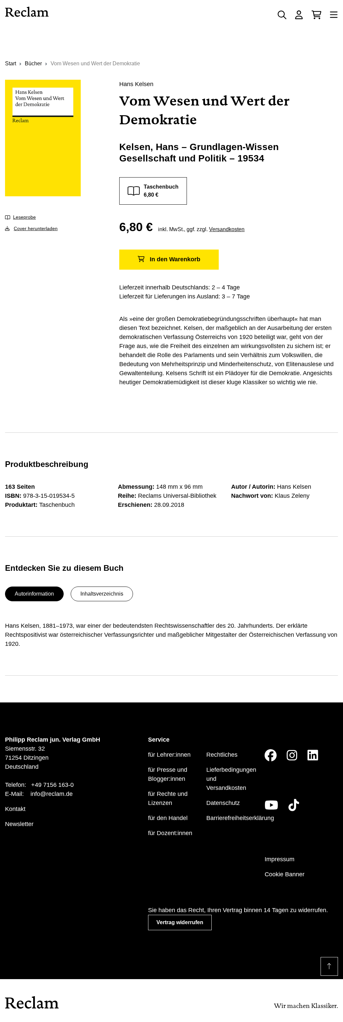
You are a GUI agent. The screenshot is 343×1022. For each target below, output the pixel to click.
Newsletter (19, 824)
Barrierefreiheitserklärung (240, 818)
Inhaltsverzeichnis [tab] (101, 594)
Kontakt (15, 809)
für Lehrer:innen (169, 754)
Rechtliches (221, 754)
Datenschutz (223, 803)
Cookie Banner (284, 874)
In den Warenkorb (175, 259)
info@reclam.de (51, 794)
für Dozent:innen (170, 833)
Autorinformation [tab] (34, 594)
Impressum (279, 859)
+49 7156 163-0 (52, 784)
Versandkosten (227, 229)
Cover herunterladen (36, 228)
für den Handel (168, 818)
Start (10, 63)
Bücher (33, 63)
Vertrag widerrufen (179, 922)
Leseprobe (24, 217)
